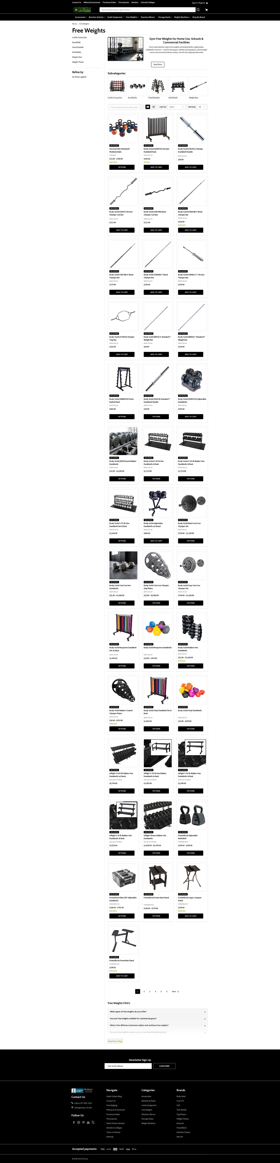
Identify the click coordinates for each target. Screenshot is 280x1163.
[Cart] (206, 9)
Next (174, 991)
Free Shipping (111, 1105)
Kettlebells (76, 52)
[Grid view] (147, 107)
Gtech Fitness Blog (114, 1096)
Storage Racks (164, 17)
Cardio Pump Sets (79, 37)
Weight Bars (77, 57)
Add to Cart (156, 167)
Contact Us (76, 2)
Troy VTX (180, 1101)
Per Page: (192, 107)
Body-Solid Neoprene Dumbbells (158, 647)
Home (74, 24)
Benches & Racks (96, 17)
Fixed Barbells (78, 47)
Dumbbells (76, 42)
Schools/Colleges (148, 2)
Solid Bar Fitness (183, 1132)
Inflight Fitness (183, 1118)
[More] (86, 17)
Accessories (80, 17)
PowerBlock (181, 1127)
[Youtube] (88, 1122)
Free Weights (131, 17)
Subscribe (164, 1066)
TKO (178, 1105)
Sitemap (109, 1136)
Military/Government (92, 2)
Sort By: (163, 107)
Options (122, 167)
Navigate (111, 1090)
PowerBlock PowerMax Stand (121, 960)
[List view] (153, 107)
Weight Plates (78, 62)
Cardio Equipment (114, 17)
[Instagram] (78, 1122)
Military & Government (115, 1110)
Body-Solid (181, 1096)
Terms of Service (113, 1132)
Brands (181, 1090)
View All (180, 1136)
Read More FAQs (115, 1041)
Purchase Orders (109, 2)
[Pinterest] (83, 1122)
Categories (148, 1090)
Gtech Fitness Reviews (115, 1123)
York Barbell (181, 1110)
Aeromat (180, 1123)
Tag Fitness (181, 1114)
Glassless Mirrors (148, 17)
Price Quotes (124, 2)
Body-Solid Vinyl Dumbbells (190, 710)
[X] (93, 1122)
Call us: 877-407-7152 (83, 1103)
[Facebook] (73, 1122)
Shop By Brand (198, 17)
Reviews (135, 2)
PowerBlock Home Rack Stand (156, 897)
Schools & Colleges (114, 1127)
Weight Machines (181, 17)
